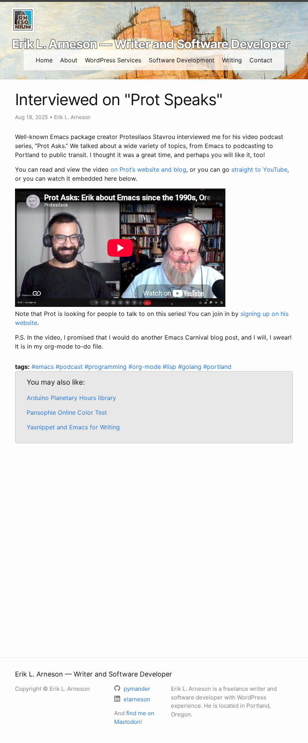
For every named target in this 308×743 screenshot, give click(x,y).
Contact (260, 60)
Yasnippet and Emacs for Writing (73, 427)
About (68, 60)
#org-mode (145, 366)
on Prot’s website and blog (148, 169)
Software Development (181, 60)
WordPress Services (113, 60)
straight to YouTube (259, 169)
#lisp (170, 366)
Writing (232, 60)
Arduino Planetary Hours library (71, 398)
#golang (190, 366)
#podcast (70, 366)
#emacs (44, 366)
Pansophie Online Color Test (67, 412)
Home (44, 60)
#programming (106, 366)
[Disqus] (154, 546)
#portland (217, 366)
